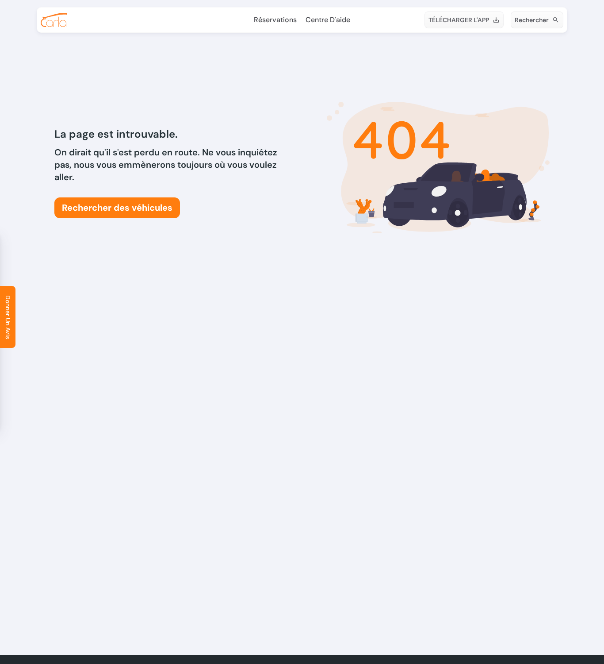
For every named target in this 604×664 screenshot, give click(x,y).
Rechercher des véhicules (117, 207)
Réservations (275, 19)
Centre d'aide (328, 19)
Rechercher (532, 20)
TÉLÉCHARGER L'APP (458, 20)
